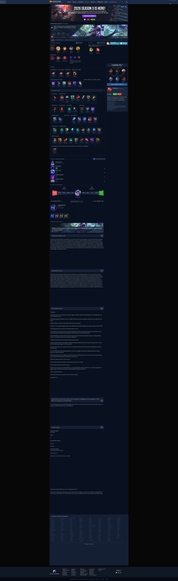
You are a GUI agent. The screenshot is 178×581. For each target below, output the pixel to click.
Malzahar (81, 532)
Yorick (118, 526)
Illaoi (71, 520)
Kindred (81, 518)
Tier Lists (93, 2)
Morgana (81, 539)
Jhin (71, 527)
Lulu (80, 528)
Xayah (118, 521)
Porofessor (64, 571)
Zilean (118, 535)
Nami (90, 518)
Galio (62, 533)
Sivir (99, 533)
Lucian (81, 527)
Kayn (71, 538)
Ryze (99, 521)
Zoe (118, 536)
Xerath (118, 522)
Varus (109, 532)
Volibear (118, 518)
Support (102, 579)
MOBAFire (64, 569)
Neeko (90, 521)
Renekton (91, 540)
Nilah (90, 523)
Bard (52, 533)
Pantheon (91, 530)
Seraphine (100, 525)
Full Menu (112, 2)
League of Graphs (66, 570)
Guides (74, 2)
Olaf (90, 526)
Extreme (59, 206)
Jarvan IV (71, 524)
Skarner (100, 534)
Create (69, 2)
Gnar (62, 536)
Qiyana (90, 533)
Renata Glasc (91, 539)
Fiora (62, 531)
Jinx (70, 528)
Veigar (109, 534)
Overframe (91, 573)
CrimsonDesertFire (102, 569)
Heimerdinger (73, 518)
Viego (109, 538)
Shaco (99, 527)
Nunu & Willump (92, 525)
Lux (80, 530)
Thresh (109, 523)
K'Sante (71, 530)
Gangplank (63, 534)
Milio (80, 536)
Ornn (90, 528)
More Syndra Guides (70, 40)
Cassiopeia (63, 518)
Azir (52, 532)
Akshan (52, 521)
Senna (99, 524)
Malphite (81, 531)
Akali (52, 520)
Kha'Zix (71, 540)
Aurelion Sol (53, 530)
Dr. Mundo (63, 523)
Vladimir (109, 540)
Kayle (71, 537)
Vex (108, 536)
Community (100, 2)
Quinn (90, 534)
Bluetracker (91, 570)
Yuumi (118, 528)
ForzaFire (73, 573)
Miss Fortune (82, 537)
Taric (109, 521)
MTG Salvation (83, 570)
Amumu (52, 524)
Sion (99, 532)
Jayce (71, 526)
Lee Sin (81, 522)
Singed (99, 531)
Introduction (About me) (111, 101)
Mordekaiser (82, 538)
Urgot (109, 531)
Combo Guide (110, 109)
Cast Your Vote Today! (109, 94)
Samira (99, 522)
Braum (52, 537)
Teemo (109, 522)
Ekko (62, 525)
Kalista (71, 532)
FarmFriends (73, 572)
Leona (81, 523)
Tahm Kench (110, 518)
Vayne (109, 533)
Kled (80, 519)
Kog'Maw (81, 520)
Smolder (100, 535)
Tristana (109, 524)
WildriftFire (64, 573)
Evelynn (62, 527)
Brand (52, 536)
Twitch (109, 528)
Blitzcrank (53, 535)
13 (76, 71)
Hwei (71, 519)
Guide (52, 40)
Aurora (52, 531)
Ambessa (53, 523)
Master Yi (81, 534)
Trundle (109, 525)
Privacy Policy (80, 579)
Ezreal (62, 528)
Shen (99, 528)
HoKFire (100, 570)
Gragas (62, 537)
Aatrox (52, 518)
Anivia (52, 525)
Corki (62, 520)
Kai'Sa (71, 531)
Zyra (118, 537)
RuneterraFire (65, 575)
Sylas (99, 539)
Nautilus (90, 520)
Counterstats (65, 572)
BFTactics (82, 569)
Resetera (73, 571)
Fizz (61, 532)
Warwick (119, 519)
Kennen (71, 539)
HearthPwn (91, 571)
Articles (106, 579)
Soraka (99, 537)
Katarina (71, 536)
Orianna (90, 527)
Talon (109, 520)
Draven (62, 524)
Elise (62, 526)
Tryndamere (110, 526)
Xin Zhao (119, 523)
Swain (99, 538)
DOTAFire (73, 570)
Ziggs (118, 534)
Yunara (118, 527)
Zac (118, 531)
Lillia (80, 524)
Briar (52, 538)
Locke (81, 526)
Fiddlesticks (63, 530)
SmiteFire (73, 569)
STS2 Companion (92, 575)
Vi (108, 537)
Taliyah (109, 519)
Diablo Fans (91, 572)
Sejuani (99, 523)
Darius (62, 521)
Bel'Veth (52, 534)
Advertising (86, 579)
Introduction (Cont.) (111, 103)
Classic (87, 2)
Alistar (52, 522)
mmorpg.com (92, 569)
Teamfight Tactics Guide (89, 544)
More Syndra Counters (117, 84)
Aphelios (53, 527)
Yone (118, 525)
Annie (52, 526)
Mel (80, 535)
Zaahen (118, 530)
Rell (89, 538)
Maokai (81, 533)
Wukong (118, 520)
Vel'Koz (109, 535)
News (106, 2)
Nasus (90, 519)
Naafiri (81, 540)
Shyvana (100, 530)
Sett (99, 526)
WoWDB (82, 572)
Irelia (71, 521)
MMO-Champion (83, 575)
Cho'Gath (62, 519)
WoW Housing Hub (84, 573)
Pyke (90, 532)
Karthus (71, 534)
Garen (62, 535)
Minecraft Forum (83, 571)
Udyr (109, 530)
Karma (71, 533)
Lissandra (81, 525)
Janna (71, 523)
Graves (62, 538)
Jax (70, 525)
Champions (81, 2)
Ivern (71, 522)
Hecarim (62, 540)
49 (56, 148)
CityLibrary (65, 23)
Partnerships (97, 579)
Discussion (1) (59, 40)
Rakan (90, 535)
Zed (118, 532)
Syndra (99, 540)
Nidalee (90, 522)
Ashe (52, 528)
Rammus (90, 536)
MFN (3, 2)
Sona (99, 536)
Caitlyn (52, 539)
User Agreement (73, 579)
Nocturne (91, 524)
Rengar (99, 518)
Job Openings (91, 579)
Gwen (62, 539)
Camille (52, 540)
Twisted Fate (110, 527)
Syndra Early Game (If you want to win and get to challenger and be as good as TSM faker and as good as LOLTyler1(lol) (116, 107)
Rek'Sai (90, 537)
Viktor (109, 539)
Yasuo (118, 524)
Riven (99, 519)
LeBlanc (81, 521)
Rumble (99, 520)
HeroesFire (73, 575)
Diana (62, 522)
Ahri (52, 519)
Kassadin (72, 535)
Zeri (118, 533)
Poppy (90, 531)
